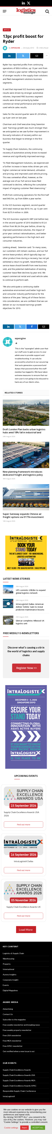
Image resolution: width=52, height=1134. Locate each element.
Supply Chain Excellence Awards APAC (19, 1086)
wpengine (15, 48)
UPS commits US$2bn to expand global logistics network (30, 591)
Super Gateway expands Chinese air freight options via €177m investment (23, 515)
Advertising (8, 1009)
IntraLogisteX (9, 1096)
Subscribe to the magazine (14, 1019)
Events (6, 985)
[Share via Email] (36, 55)
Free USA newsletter (12, 1035)
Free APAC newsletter (12, 1046)
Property (7, 964)
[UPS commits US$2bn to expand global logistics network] (8, 589)
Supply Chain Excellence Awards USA (19, 1075)
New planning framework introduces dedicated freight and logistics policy (23, 473)
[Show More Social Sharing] (46, 55)
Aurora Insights (9, 974)
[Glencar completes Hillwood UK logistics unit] (8, 620)
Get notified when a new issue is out (19, 1051)
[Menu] (4, 11)
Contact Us (8, 1014)
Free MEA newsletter (12, 1041)
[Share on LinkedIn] (9, 55)
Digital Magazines (10, 990)
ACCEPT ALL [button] (37, 1128)
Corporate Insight (10, 980)
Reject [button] (24, 1128)
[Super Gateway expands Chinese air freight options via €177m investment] (26, 497)
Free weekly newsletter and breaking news (21, 1025)
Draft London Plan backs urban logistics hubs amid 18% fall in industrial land (24, 431)
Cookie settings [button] (11, 1128)
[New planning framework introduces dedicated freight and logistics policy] (26, 455)
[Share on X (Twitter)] (23, 55)
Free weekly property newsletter (17, 1030)
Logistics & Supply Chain (13, 953)
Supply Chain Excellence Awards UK (24, 906)
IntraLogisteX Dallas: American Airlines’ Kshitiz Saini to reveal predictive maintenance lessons (30, 607)
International (8, 969)
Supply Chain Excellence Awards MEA (19, 1080)
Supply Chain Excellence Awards (17, 1070)
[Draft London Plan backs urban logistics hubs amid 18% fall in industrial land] (26, 413)
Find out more (23, 824)
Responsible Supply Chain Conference (19, 1091)
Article (7, 30)
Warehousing (8, 958)
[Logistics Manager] (26, 11)
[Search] (47, 11)
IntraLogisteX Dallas (23, 861)
